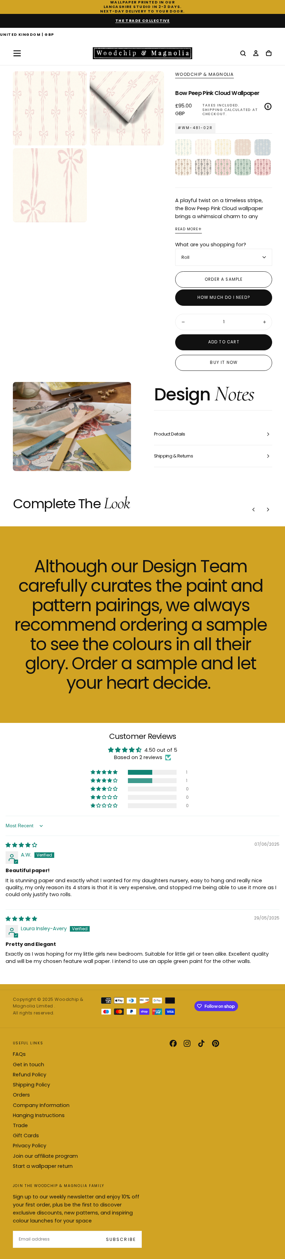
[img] (21, 845)
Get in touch (28, 1064)
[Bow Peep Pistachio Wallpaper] (243, 167)
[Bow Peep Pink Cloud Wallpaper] (203, 147)
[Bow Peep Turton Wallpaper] (183, 147)
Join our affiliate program (45, 1156)
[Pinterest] (215, 1043)
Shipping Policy (31, 1084)
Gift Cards (26, 1135)
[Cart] (268, 53)
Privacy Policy (29, 1145)
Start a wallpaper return (43, 1166)
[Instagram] (187, 1043)
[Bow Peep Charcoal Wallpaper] (203, 167)
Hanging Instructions (39, 1115)
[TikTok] (201, 1043)
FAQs (19, 1054)
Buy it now (223, 362)
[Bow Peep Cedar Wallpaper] (183, 167)
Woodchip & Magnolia (204, 74)
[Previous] (254, 509)
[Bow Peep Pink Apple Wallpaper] (223, 167)
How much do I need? (223, 297)
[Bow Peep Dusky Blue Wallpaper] (262, 147)
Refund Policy (29, 1074)
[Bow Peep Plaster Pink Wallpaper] (243, 147)
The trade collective (142, 20)
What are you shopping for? (210, 244)
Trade (20, 1125)
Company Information (41, 1105)
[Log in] (255, 53)
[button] (27, 35)
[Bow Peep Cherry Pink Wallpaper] (262, 167)
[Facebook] (173, 1043)
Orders (21, 1094)
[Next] (268, 509)
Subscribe (121, 1239)
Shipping (212, 109)
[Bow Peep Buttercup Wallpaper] (223, 147)
